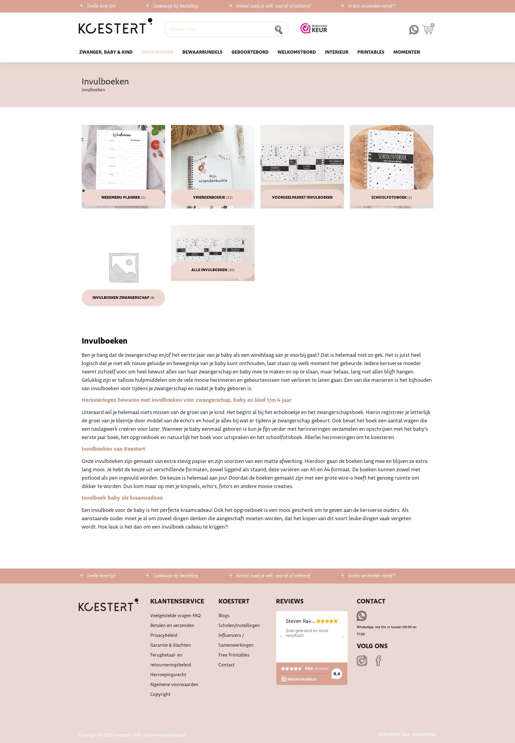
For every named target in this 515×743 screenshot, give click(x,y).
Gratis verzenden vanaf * (371, 6)
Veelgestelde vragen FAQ (175, 616)
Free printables (233, 655)
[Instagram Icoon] (362, 661)
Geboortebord (250, 52)
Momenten (406, 52)
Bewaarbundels (202, 52)
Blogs (223, 616)
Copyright (160, 694)
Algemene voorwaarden (174, 685)
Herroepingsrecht (168, 675)
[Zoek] (280, 29)
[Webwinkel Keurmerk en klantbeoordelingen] (313, 32)
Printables (370, 52)
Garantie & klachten (170, 645)
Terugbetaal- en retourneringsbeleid (170, 660)
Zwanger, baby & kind (106, 52)
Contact (226, 665)
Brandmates (424, 735)
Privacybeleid (163, 635)
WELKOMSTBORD (296, 52)
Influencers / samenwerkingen (236, 640)
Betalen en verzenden (172, 625)
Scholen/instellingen (239, 625)
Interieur (336, 52)
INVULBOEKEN (157, 52)
